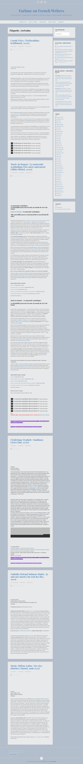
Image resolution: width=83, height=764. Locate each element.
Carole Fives (25, 83)
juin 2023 (59, 121)
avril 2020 (59, 161)
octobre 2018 (59, 190)
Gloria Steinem (31, 276)
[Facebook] (41, 2)
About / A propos (33, 22)
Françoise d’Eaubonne (24, 273)
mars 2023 (59, 122)
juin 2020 (59, 158)
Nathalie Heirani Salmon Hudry (18, 635)
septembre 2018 (60, 191)
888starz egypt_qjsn (59, 82)
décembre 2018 (60, 186)
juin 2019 (59, 177)
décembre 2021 (60, 131)
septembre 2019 (60, 172)
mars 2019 (59, 181)
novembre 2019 (60, 168)
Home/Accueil (23, 22)
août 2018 (59, 193)
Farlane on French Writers (41, 10)
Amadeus (48, 761)
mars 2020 (59, 163)
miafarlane (21, 46)
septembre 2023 (60, 119)
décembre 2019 (60, 167)
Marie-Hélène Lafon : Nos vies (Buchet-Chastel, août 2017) (26, 667)
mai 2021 (59, 138)
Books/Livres (42, 22)
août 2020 (59, 154)
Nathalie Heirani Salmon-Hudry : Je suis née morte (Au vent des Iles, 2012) (29, 577)
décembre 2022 (60, 124)
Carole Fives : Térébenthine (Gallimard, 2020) (25, 42)
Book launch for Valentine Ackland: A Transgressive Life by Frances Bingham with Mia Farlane (64, 51)
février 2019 (59, 183)
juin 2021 (59, 136)
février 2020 (59, 165)
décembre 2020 (60, 147)
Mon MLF (13, 376)
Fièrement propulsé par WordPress (34, 761)
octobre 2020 (59, 151)
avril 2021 (59, 140)
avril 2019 (59, 179)
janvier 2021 (59, 145)
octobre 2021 (59, 133)
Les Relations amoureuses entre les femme (19, 293)
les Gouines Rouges (36, 248)
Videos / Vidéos (52, 22)
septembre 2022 (60, 126)
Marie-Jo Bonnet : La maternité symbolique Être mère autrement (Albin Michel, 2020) (28, 167)
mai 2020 (59, 160)
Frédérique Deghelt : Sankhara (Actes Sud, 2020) (27, 441)
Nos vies (40, 731)
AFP (17, 476)
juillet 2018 (59, 195)
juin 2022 (59, 128)
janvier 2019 (59, 184)
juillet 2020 (59, 156)
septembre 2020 (60, 152)
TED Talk (33, 611)
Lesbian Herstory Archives (23, 340)
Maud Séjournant (15, 369)
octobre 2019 (59, 170)
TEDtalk (31, 635)
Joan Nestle (20, 251)
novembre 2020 (60, 149)
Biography (61, 22)
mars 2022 (59, 129)
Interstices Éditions (17, 234)
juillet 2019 (59, 175)
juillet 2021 (59, 135)
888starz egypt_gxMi (59, 95)
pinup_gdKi (57, 101)
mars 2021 (59, 142)
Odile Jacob (39, 383)
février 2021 (59, 144)
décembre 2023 (60, 117)
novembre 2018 (60, 188)
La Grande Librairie (40, 737)
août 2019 (59, 174)
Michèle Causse (23, 276)
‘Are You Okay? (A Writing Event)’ (64, 46)
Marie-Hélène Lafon (42, 698)
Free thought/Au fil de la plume (63, 209)
